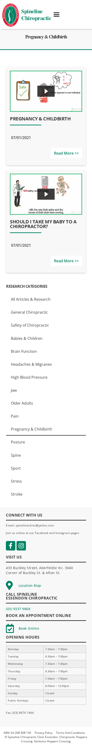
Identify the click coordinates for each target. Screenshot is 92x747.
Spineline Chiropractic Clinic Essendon (33, 737)
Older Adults (22, 403)
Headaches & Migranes (31, 364)
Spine (16, 455)
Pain (15, 416)
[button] (56, 14)
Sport (16, 468)
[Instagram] (21, 545)
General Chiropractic (29, 312)
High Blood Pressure (29, 377)
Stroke (16, 494)
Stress (16, 481)
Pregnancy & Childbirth (31, 429)
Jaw (14, 390)
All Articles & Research (30, 299)
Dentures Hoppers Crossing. (52, 741)
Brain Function (24, 351)
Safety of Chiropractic (30, 325)
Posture (18, 442)
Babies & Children (26, 338)
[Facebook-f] (10, 545)
